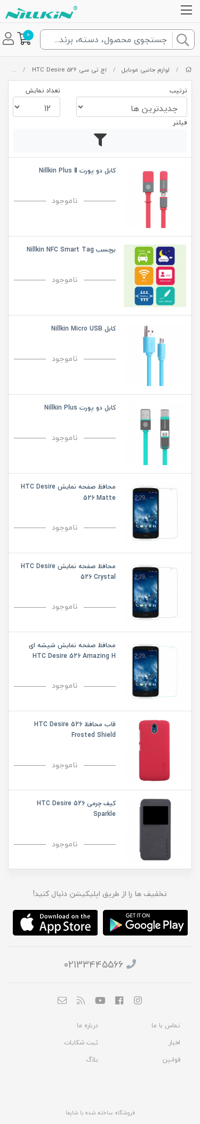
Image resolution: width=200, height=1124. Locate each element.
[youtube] (100, 1001)
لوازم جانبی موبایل (146, 70)
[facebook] (119, 1001)
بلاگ (92, 1059)
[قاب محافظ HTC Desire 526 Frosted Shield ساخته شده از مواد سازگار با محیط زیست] (155, 749)
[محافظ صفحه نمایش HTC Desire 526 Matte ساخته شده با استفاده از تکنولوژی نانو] (155, 511)
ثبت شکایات (81, 1042)
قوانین (171, 1059)
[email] (62, 1001)
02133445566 (93, 964)
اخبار (174, 1042)
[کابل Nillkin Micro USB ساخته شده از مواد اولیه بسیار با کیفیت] (155, 353)
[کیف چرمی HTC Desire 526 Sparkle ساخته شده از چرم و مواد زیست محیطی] (155, 828)
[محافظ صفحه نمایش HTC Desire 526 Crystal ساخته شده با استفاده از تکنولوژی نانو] (155, 591)
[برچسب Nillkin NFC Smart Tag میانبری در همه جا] (155, 274)
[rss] (81, 1001)
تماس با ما (165, 1025)
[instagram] (138, 1001)
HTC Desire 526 (54, 70)
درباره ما (87, 1025)
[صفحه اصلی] (188, 70)
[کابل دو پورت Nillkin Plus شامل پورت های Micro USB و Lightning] (155, 432)
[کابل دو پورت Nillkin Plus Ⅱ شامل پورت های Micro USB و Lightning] (155, 195)
